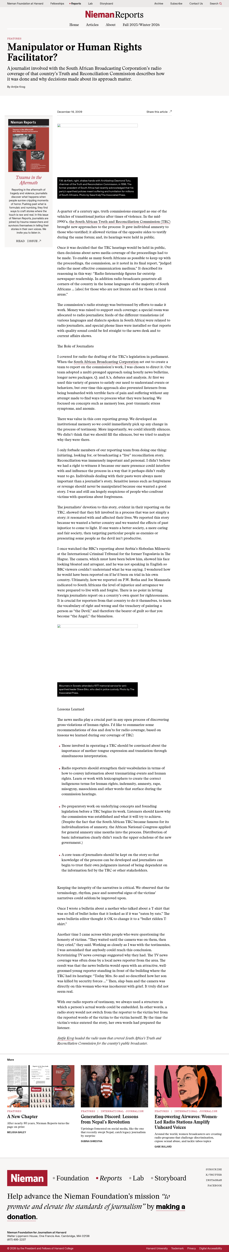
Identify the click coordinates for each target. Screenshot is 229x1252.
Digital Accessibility (210, 1248)
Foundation (72, 1178)
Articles (92, 25)
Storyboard (106, 3)
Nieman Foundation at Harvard (25, 3)
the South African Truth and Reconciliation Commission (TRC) (119, 222)
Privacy (191, 1248)
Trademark (177, 1248)
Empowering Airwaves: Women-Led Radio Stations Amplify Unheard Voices (186, 1122)
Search (214, 3)
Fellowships (57, 3)
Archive (158, 3)
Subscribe (176, 3)
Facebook (215, 1185)
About (111, 25)
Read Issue (27, 240)
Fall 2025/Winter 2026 (141, 25)
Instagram (214, 1180)
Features (14, 38)
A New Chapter (22, 1117)
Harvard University (157, 1248)
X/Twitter (214, 1174)
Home (74, 25)
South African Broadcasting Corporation (106, 362)
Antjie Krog (18, 86)
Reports (76, 3)
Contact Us (196, 3)
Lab (90, 3)
